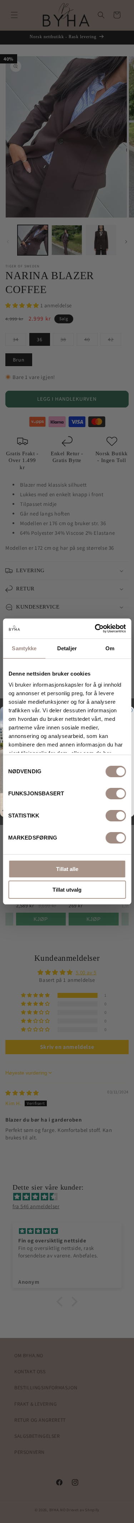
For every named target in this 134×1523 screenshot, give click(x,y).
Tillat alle (67, 869)
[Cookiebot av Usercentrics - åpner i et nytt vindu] (95, 628)
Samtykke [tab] (24, 648)
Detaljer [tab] (67, 648)
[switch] (115, 793)
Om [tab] (109, 648)
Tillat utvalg (67, 890)
